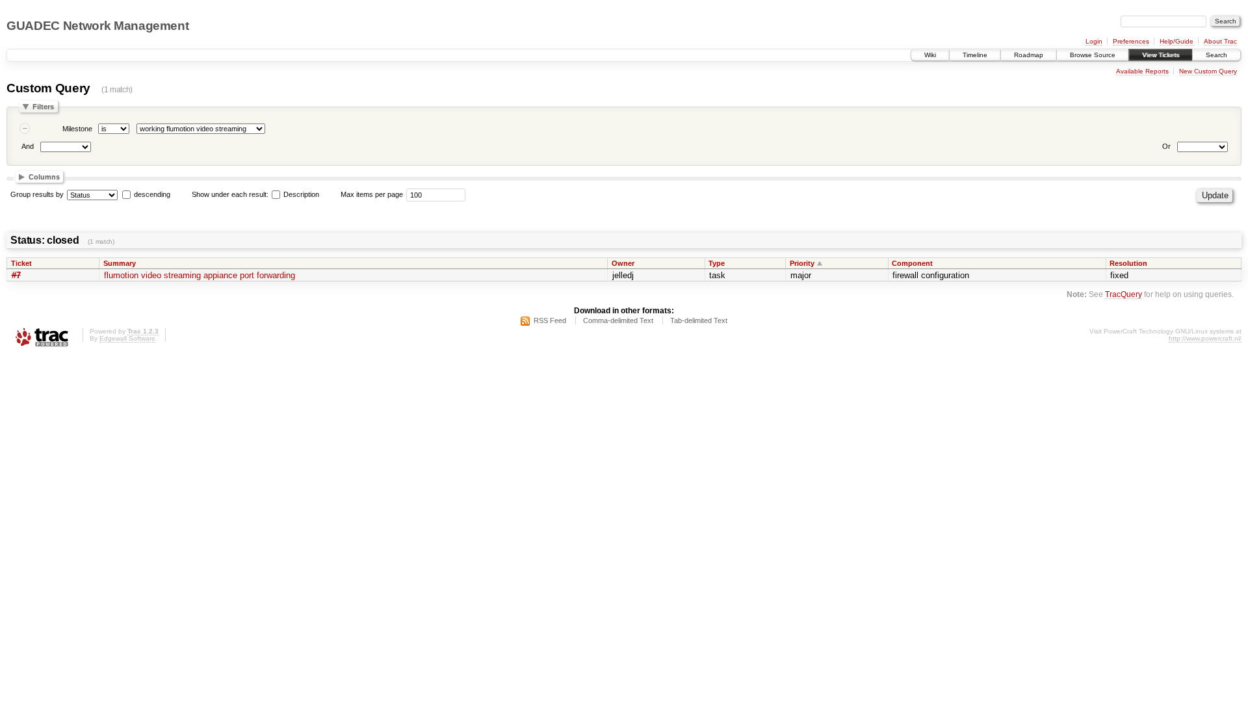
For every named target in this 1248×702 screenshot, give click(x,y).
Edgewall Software (127, 338)
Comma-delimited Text (618, 320)
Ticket (21, 263)
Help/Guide (1176, 41)
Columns (44, 177)
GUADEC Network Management (97, 25)
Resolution (1128, 263)
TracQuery (1123, 294)
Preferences (1131, 41)
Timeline (975, 54)
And (27, 146)
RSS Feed (550, 320)
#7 (16, 275)
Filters (43, 106)
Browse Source (1092, 54)
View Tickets (1160, 54)
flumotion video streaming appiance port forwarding (199, 275)
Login (1094, 41)
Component (912, 263)
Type (716, 263)
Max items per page (372, 194)
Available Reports (1142, 71)
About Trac (1220, 41)
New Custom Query (1208, 71)
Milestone (77, 129)
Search (1216, 54)
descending (152, 194)
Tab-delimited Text (698, 320)
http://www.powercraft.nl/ (1205, 338)
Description (300, 194)
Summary (119, 263)
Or (1166, 146)
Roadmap (1028, 54)
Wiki (930, 54)
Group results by (37, 194)
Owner (623, 263)
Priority (802, 263)
